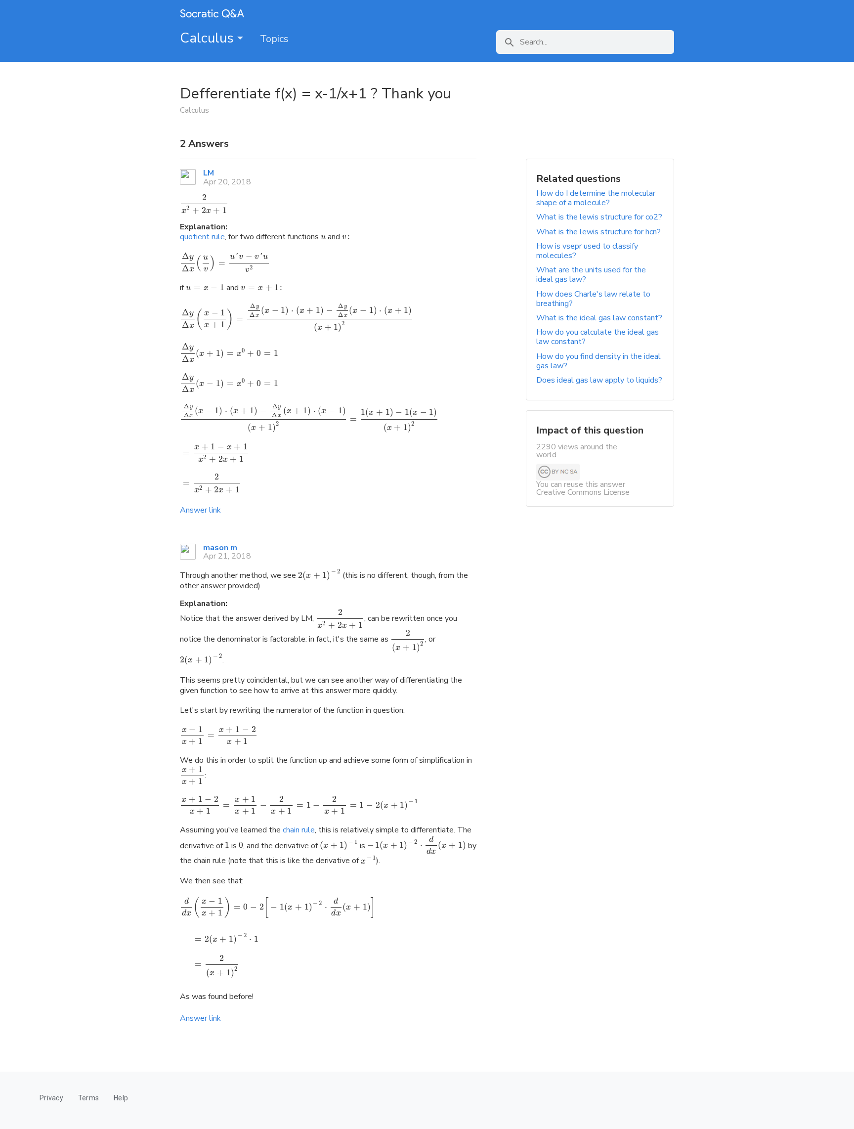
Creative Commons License (583, 492)
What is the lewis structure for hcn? (598, 231)
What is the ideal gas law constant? (599, 317)
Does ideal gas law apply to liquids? (599, 380)
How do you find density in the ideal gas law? (598, 361)
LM (208, 173)
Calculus (208, 38)
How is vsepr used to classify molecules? (587, 251)
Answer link (200, 510)
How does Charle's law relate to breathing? (593, 299)
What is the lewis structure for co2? (599, 217)
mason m (220, 547)
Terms (88, 1098)
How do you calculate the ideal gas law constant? (597, 337)
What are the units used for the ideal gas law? (591, 274)
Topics (274, 38)
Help (121, 1098)
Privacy (51, 1098)
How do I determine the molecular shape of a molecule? (595, 198)
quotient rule (202, 236)
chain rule (299, 830)
